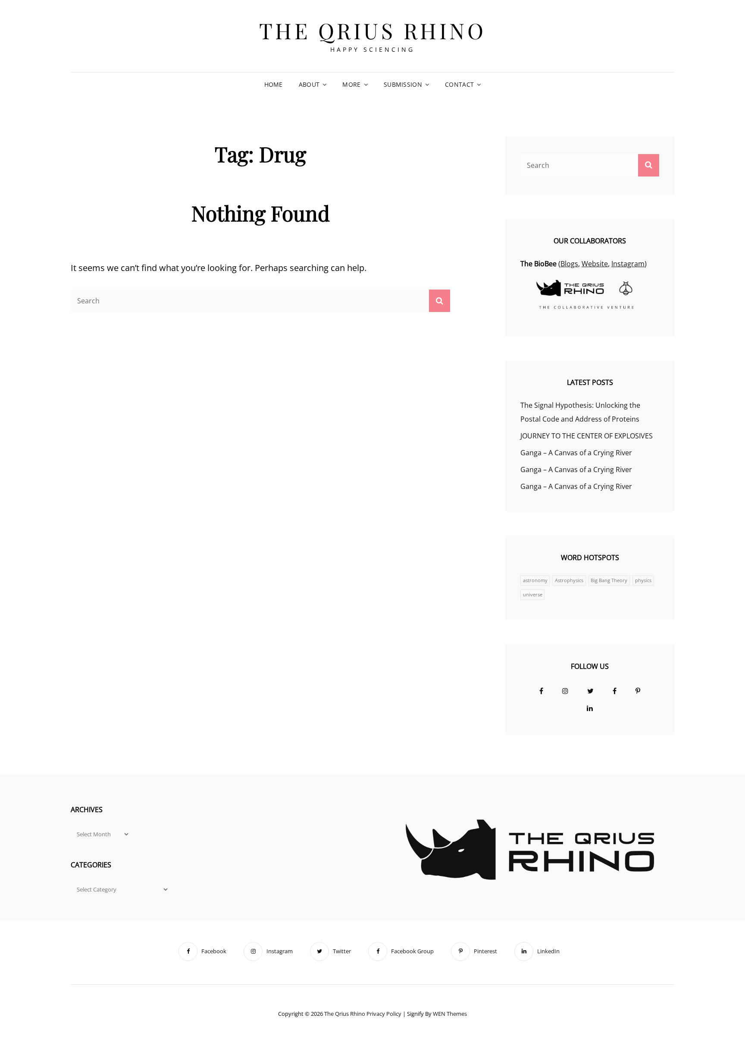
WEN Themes (450, 1014)
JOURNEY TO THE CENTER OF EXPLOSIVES (586, 436)
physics (643, 580)
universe (532, 595)
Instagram (628, 263)
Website (595, 263)
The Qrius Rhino (372, 30)
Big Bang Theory (609, 580)
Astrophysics (569, 580)
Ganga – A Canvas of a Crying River (576, 452)
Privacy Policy (383, 1014)
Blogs (569, 263)
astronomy (535, 580)
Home (273, 84)
